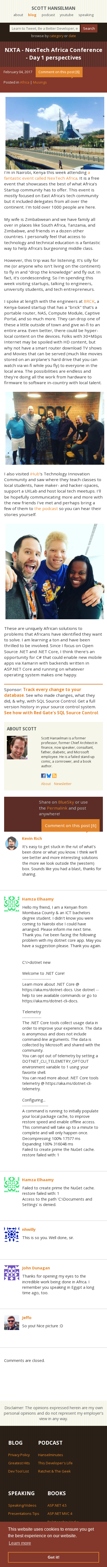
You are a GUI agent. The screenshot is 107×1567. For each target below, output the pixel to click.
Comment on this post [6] (59, 71)
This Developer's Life (55, 1463)
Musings (40, 82)
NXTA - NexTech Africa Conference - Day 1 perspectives (53, 53)
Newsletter (63, 783)
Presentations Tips (23, 1513)
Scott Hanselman (53, 8)
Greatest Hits (19, 1463)
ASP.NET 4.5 (57, 1505)
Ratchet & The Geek (54, 1471)
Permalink (57, 808)
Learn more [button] (20, 1543)
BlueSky (66, 802)
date (72, 35)
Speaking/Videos (22, 1505)
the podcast (46, 508)
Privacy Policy (19, 1454)
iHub (35, 473)
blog (32, 14)
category (56, 35)
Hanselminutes (50, 1454)
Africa (24, 82)
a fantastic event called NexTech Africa (47, 175)
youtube (67, 14)
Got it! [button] (54, 1557)
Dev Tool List (18, 1471)
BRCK (89, 301)
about (18, 14)
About (46, 783)
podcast (48, 14)
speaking (86, 14)
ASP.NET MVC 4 (59, 1513)
